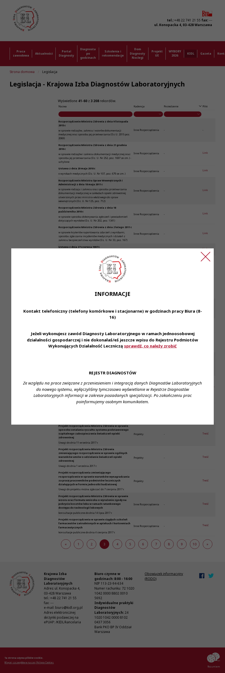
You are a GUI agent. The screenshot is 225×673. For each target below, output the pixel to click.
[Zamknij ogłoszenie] (205, 256)
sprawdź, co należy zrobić (150, 346)
